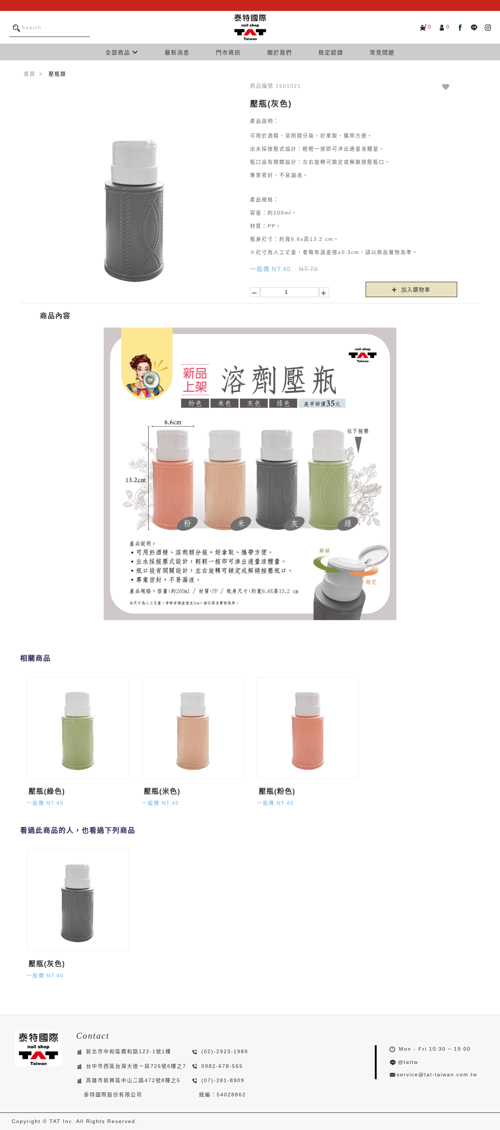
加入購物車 (414, 290)
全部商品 (119, 52)
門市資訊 (228, 52)
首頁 (30, 74)
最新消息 (177, 52)
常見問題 (382, 52)
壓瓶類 (57, 74)
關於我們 (279, 52)
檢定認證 (330, 52)
